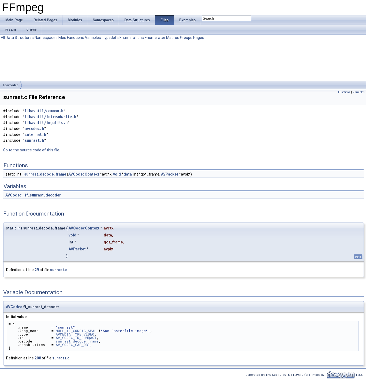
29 (37, 270)
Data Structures (20, 37)
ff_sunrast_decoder (43, 195)
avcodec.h (34, 128)
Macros (172, 37)
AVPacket (169, 174)
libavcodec (10, 85)
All (3, 37)
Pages (198, 37)
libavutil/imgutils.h (46, 123)
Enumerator (155, 37)
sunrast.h (34, 140)
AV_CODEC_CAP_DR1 (73, 345)
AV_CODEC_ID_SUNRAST (76, 338)
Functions (75, 37)
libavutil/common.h (44, 111)
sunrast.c (58, 270)
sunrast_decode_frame (45, 174)
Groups (186, 37)
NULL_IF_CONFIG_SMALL (77, 331)
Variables (93, 37)
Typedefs (110, 37)
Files (62, 37)
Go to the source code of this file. (31, 150)
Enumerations (131, 37)
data (128, 174)
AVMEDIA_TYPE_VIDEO (75, 334)
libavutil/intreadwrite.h (50, 117)
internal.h (35, 134)
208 (38, 358)
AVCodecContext (83, 174)
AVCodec (13, 195)
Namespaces (46, 37)
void (117, 174)
